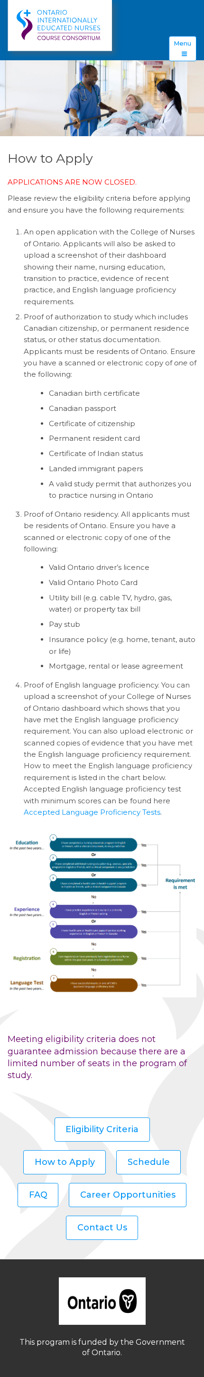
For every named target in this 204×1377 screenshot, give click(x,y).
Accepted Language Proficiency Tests (92, 812)
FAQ (38, 1195)
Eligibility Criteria (102, 1129)
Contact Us (102, 1227)
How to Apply (65, 1162)
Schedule (149, 1162)
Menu (182, 43)
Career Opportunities (128, 1195)
